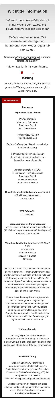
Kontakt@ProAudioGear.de (31, 154)
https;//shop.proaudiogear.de (27, 160)
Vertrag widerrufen (11, 100)
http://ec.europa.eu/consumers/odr (34, 378)
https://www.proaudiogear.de (31, 157)
